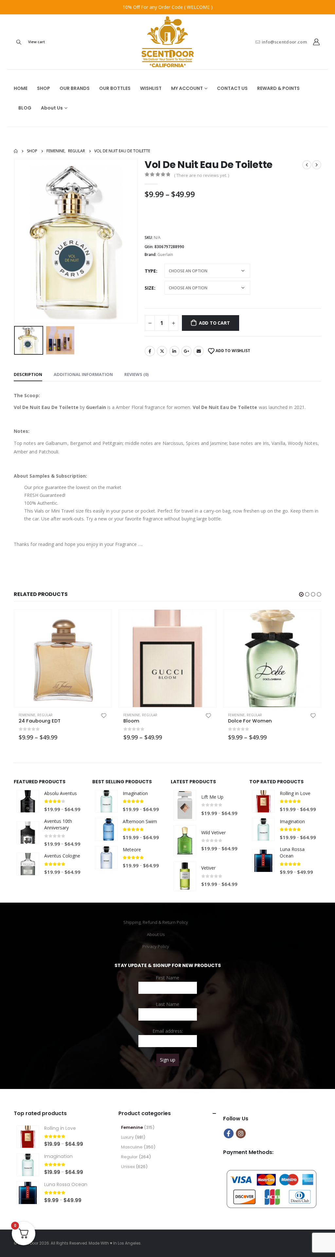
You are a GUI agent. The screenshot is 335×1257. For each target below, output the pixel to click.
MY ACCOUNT (187, 88)
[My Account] (316, 42)
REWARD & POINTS (278, 88)
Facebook (150, 351)
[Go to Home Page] (16, 151)
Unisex (128, 1167)
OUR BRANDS (75, 88)
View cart (36, 41)
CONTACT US (232, 88)
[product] (63, 658)
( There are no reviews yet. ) (201, 175)
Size (149, 288)
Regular (45, 715)
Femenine (27, 715)
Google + (186, 351)
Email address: (167, 1031)
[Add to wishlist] (103, 715)
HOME (20, 88)
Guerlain (165, 254)
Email (198, 351)
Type (150, 271)
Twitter (162, 351)
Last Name (167, 1004)
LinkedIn (174, 351)
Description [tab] (28, 374)
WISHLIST (151, 88)
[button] (15, 241)
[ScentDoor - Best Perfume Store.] (167, 42)
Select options (101, 620)
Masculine (132, 1147)
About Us (52, 108)
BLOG (24, 108)
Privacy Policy (155, 946)
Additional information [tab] (83, 374)
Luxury (127, 1137)
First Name (167, 978)
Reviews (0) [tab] (136, 374)
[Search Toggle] (19, 42)
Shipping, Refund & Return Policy (155, 922)
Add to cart (214, 323)
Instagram (241, 1133)
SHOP (43, 88)
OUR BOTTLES (115, 88)
